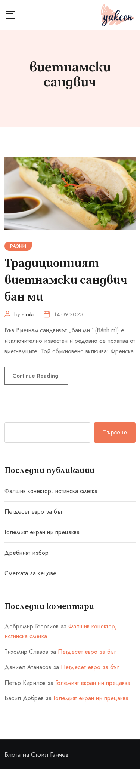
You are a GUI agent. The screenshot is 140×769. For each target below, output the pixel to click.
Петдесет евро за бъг (33, 511)
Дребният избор (26, 552)
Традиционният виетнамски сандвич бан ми (65, 280)
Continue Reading (36, 376)
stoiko (29, 314)
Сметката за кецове (30, 573)
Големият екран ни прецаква (42, 532)
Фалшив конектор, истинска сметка (50, 491)
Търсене (115, 432)
